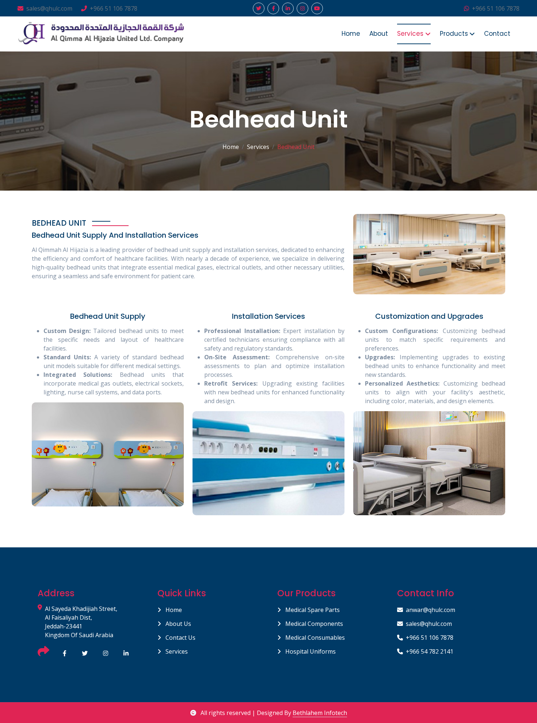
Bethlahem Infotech (320, 713)
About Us (177, 624)
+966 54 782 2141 (429, 651)
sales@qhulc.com (49, 8)
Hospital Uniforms (310, 651)
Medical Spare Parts (312, 610)
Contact (497, 33)
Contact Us (179, 638)
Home (351, 33)
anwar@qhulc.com (430, 610)
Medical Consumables (314, 638)
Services (176, 651)
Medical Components (313, 624)
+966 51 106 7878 (113, 8)
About (378, 33)
